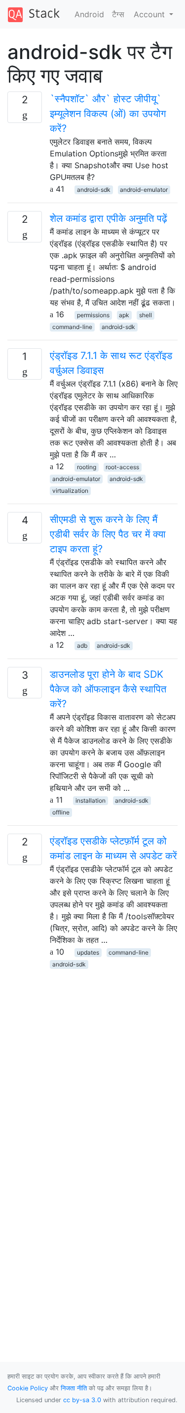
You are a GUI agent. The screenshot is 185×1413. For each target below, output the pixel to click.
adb (82, 645)
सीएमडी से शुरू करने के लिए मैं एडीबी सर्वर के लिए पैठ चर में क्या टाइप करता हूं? (108, 534)
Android (89, 14)
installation (90, 800)
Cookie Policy (27, 1388)
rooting (86, 467)
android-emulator (144, 189)
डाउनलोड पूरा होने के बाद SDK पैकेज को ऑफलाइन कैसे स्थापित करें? (108, 689)
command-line (72, 327)
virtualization (70, 490)
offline (61, 812)
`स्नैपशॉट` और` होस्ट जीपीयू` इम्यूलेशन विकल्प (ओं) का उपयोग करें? (108, 113)
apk (124, 315)
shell (145, 315)
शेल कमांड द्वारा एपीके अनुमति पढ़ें (108, 218)
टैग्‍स (118, 14)
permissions (93, 315)
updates (88, 952)
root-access (122, 467)
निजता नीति (74, 1388)
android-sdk (94, 189)
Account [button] (150, 14)
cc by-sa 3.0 (82, 1400)
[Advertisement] (92, 1061)
